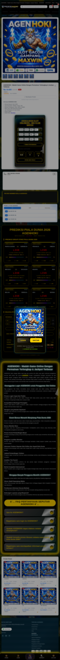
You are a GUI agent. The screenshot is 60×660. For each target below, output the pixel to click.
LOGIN (23, 340)
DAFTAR (36, 340)
